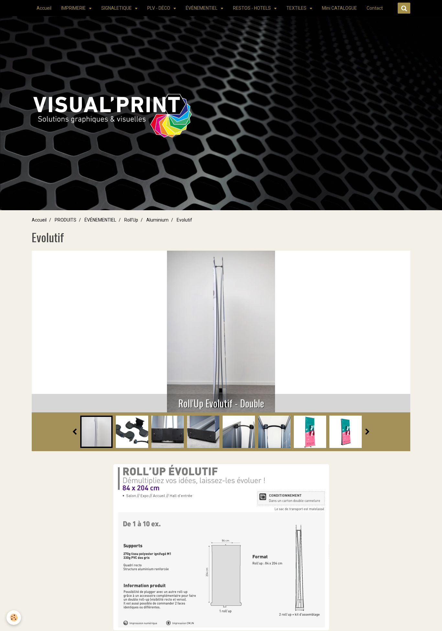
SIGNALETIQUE (117, 8)
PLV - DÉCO (159, 8)
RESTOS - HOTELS (252, 8)
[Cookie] (13, 617)
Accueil (44, 8)
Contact (375, 8)
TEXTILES (296, 8)
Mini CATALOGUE (339, 8)
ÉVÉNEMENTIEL (202, 8)
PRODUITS (65, 220)
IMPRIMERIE (74, 8)
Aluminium (157, 220)
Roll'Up (131, 220)
